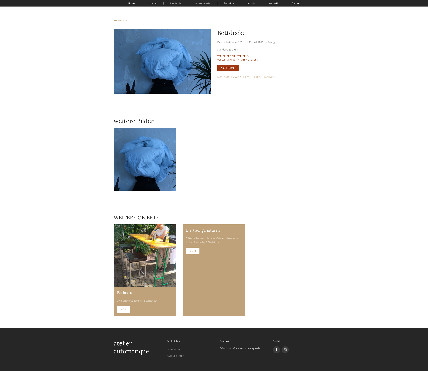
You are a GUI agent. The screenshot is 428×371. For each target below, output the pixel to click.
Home (131, 3)
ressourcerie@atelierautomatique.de (254, 76)
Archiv (251, 3)
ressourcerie (202, 3)
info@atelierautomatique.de (244, 348)
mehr (124, 309)
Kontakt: (248, 76)
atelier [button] (153, 3)
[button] (162, 61)
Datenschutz (175, 356)
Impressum (173, 349)
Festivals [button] (176, 3)
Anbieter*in (228, 68)
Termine (229, 3)
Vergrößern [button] (145, 159)
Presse (296, 3)
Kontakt (273, 3)
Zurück (122, 20)
